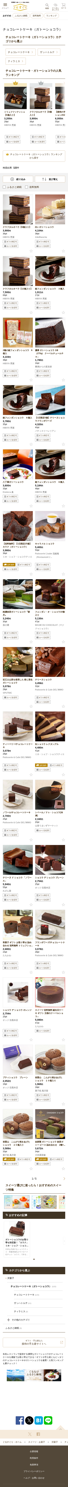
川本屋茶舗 (40, 1155)
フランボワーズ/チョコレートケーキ (50, 944)
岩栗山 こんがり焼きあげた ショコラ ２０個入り (17, 1143)
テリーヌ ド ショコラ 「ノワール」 (17, 879)
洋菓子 (10, 1278)
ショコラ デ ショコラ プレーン (49, 877)
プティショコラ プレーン (15, 1077)
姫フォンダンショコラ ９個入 (49, 482)
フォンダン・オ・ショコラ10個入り (50, 613)
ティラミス (21, 1311)
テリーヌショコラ (43, 679)
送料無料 (37, 15)
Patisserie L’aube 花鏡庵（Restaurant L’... (47, 555)
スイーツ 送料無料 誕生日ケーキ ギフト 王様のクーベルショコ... (49, 1013)
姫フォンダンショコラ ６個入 (17, 417)
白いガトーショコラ (44, 227)
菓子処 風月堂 (41, 1091)
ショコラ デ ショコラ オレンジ (17, 1010)
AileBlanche (41, 237)
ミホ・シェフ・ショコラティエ (17, 557)
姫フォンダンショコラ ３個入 (49, 289)
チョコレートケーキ (26, 1294)
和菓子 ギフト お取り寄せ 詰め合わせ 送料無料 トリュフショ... (18, 944)
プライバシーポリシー (34, 1471)
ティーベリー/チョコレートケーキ (18, 745)
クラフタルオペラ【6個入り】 (41, 113)
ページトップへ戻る (60, 1427)
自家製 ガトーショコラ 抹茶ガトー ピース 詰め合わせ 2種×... (50, 1143)
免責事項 (34, 1464)
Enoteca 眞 (8, 492)
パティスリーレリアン (45, 431)
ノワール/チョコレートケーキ (17, 812)
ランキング (51, 15)
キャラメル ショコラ (46, 543)
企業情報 (34, 1451)
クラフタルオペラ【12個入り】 (17, 289)
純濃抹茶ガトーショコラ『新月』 (16, 613)
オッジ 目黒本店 (42, 887)
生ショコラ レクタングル (47, 744)
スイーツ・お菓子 (36, 1442)
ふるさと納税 (21, 15)
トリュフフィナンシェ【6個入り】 (14, 113)
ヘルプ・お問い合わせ (34, 1478)
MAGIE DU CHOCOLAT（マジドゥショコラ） (49, 627)
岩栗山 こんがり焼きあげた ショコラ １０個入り (49, 1079)
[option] (15, 114)
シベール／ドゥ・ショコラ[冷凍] (49, 814)
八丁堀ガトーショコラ (13, 482)
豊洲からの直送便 (43, 366)
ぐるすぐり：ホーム (12, 1442)
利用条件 (34, 1458)
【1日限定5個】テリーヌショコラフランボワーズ (50, 419)
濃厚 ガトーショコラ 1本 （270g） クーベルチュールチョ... (49, 353)
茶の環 (6, 625)
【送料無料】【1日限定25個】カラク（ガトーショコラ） (17, 545)
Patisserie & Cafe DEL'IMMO (49, 690)
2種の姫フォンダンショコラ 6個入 (17, 352)
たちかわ (7, 955)
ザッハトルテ (22, 1303)
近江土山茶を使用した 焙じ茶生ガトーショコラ (18, 681)
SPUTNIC (7, 693)
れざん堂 (7, 891)
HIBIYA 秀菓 (10, 125)
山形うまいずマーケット (46, 825)
